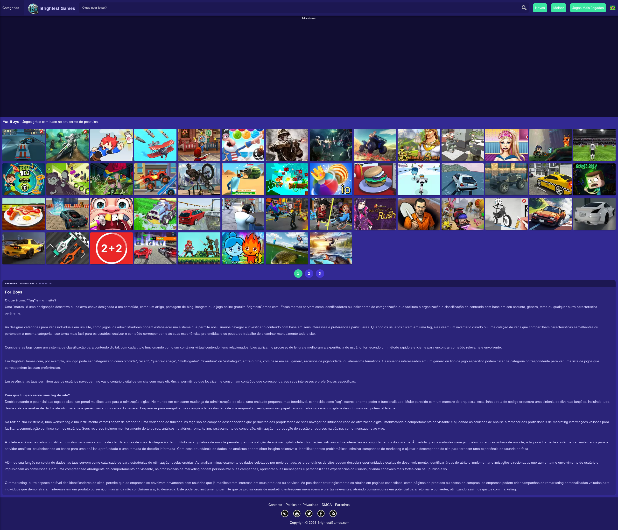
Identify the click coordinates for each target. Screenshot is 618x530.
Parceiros (342, 505)
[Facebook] (321, 513)
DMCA (327, 505)
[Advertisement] (309, 31)
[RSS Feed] (333, 513)
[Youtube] (297, 513)
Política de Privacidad (302, 505)
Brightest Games (57, 8)
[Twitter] (309, 513)
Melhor (558, 8)
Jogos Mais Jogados (588, 8)
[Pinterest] (285, 513)
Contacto (275, 505)
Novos (540, 8)
